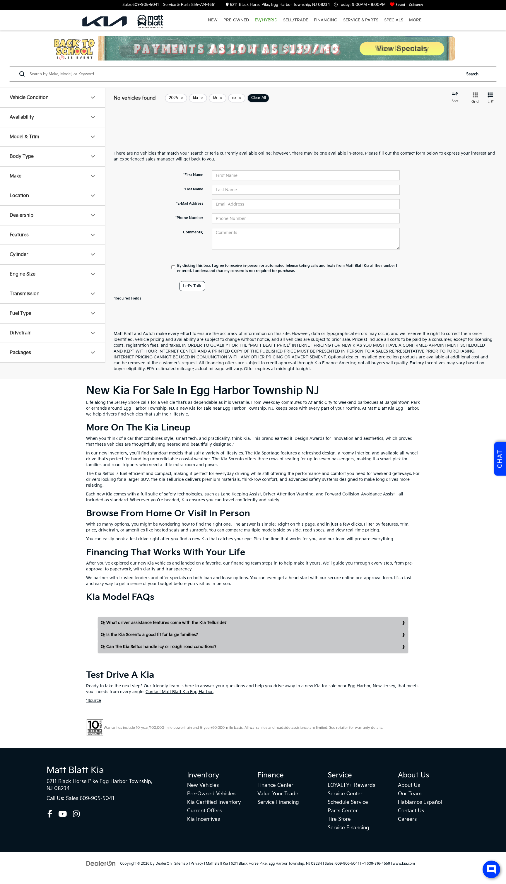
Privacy (197, 863)
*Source (93, 700)
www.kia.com (404, 863)
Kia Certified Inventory (214, 802)
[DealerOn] (101, 863)
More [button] (415, 20)
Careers (407, 819)
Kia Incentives (203, 819)
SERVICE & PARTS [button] (360, 20)
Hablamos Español (420, 802)
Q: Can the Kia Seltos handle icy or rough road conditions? (158, 646)
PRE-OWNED (236, 20)
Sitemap (181, 863)
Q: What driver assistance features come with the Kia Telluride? (164, 622)
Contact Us (411, 811)
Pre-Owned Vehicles (211, 794)
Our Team (410, 794)
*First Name (193, 175)
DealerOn (163, 863)
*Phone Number (189, 218)
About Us (409, 785)
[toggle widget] (491, 869)
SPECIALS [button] (393, 20)
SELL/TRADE (295, 20)
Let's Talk (192, 285)
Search (472, 74)
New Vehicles (203, 785)
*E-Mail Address (189, 203)
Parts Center (343, 811)
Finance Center (275, 785)
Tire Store (339, 819)
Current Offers (204, 811)
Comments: (193, 232)
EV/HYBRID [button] (266, 20)
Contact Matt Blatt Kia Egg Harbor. (179, 691)
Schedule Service (348, 802)
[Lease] (253, 48)
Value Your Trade (277, 794)
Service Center (345, 794)
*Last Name (193, 189)
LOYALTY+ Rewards (351, 785)
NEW (213, 20)
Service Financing (278, 802)
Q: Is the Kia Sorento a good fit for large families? (149, 634)
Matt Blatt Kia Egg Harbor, (393, 408)
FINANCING (325, 20)
